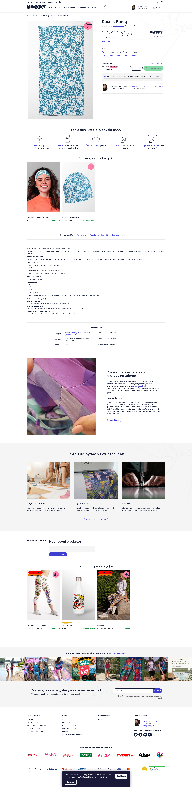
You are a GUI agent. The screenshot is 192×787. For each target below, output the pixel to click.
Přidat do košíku (155, 68)
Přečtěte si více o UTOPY (96, 520)
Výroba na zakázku (69, 728)
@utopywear (150, 735)
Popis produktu (66, 235)
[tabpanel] (43, 192)
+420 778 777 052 (144, 7)
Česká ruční (92, 145)
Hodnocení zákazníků (70, 725)
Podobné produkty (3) (99, 235)
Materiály (39, 145)
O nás (30, 2)
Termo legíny (32, 282)
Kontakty (58, 2)
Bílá (114, 339)
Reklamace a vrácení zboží (37, 725)
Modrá (110, 339)
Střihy (61, 145)
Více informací (107, 41)
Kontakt (30, 719)
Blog (36, 2)
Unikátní (119, 145)
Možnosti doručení (156, 63)
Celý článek (114, 420)
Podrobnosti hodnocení (133, 26)
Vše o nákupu (67, 722)
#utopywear (122, 653)
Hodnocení (121, 235)
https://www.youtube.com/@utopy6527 (145, 735)
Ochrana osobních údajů (72, 734)
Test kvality (81, 235)
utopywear (136, 735)
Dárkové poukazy (34, 292)
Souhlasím (121, 776)
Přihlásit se (157, 690)
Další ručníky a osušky (35, 279)
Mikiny (30, 284)
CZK (161, 2)
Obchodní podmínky (35, 731)
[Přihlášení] (157, 2)
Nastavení (70, 782)
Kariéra (65, 731)
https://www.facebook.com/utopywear (140, 735)
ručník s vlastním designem (58, 295)
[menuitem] (50, 8)
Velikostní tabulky (34, 728)
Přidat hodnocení (58, 554)
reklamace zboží (139, 386)
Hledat (126, 7)
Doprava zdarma (150, 145)
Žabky (30, 289)
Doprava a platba (46, 2)
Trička (30, 287)
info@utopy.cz (158, 86)
